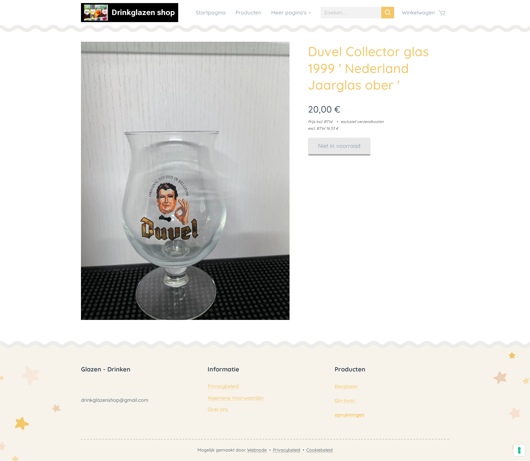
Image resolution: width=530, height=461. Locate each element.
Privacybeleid (223, 386)
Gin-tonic (345, 401)
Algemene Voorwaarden (236, 398)
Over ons (218, 409)
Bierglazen (346, 386)
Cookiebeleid (319, 450)
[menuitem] (212, 12)
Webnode (257, 450)
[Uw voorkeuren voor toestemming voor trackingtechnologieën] (519, 450)
